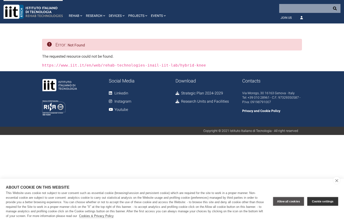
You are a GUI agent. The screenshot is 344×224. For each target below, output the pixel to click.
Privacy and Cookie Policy (261, 111)
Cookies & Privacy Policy (96, 216)
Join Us (286, 17)
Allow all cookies (288, 201)
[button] (75, 11)
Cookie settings (322, 201)
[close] (336, 180)
